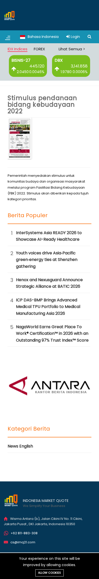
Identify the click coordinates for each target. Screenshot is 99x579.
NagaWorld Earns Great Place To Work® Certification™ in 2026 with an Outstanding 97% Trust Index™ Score (52, 333)
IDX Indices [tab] (17, 49)
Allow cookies (49, 573)
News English (20, 446)
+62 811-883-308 (24, 533)
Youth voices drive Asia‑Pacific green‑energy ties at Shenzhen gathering (46, 259)
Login (75, 36)
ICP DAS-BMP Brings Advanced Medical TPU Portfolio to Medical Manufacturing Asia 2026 (48, 306)
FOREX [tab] (39, 49)
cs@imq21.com (22, 542)
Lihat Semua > (72, 49)
